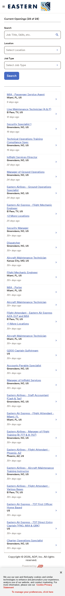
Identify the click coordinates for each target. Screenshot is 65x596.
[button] (57, 35)
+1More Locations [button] (18, 323)
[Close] (61, 572)
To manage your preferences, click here (32, 592)
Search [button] (11, 75)
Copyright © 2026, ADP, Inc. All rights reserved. (31, 558)
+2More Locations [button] (18, 215)
